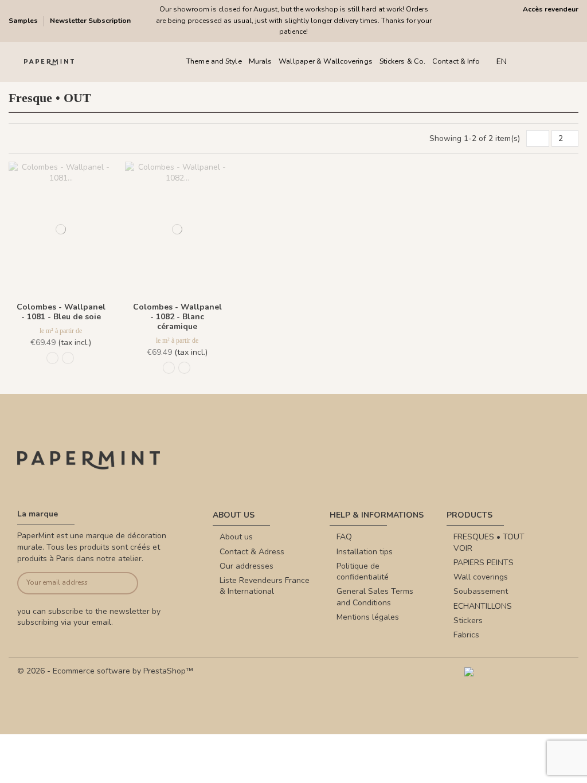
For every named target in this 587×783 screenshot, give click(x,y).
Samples (24, 20)
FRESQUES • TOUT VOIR (489, 542)
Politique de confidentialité (362, 572)
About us (236, 536)
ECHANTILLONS (482, 606)
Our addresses (246, 566)
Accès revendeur (550, 9)
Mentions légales (367, 617)
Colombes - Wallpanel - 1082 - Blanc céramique (177, 317)
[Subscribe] (125, 583)
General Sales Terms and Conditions (374, 597)
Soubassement (480, 591)
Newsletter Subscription (90, 20)
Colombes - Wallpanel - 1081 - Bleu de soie (61, 312)
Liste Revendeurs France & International (265, 586)
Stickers (468, 620)
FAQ (344, 536)
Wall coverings (480, 576)
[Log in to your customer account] (551, 62)
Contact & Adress (252, 551)
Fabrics (466, 634)
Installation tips (364, 551)
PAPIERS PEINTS (483, 562)
